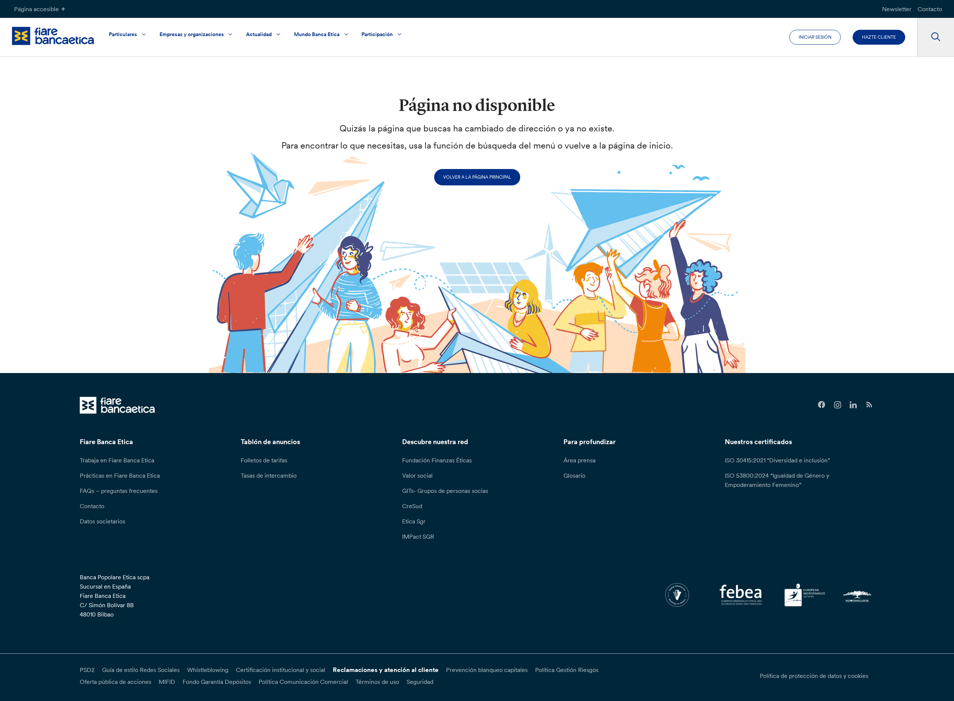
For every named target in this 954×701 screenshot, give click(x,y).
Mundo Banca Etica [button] (316, 34)
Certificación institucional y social (280, 669)
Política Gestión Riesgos (566, 669)
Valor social (417, 475)
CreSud (412, 506)
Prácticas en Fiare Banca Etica (120, 475)
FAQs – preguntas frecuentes (119, 490)
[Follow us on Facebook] (821, 404)
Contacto (929, 9)
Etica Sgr (414, 521)
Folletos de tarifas (264, 460)
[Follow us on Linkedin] (854, 404)
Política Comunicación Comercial (303, 681)
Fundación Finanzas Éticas (437, 460)
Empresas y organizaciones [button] (191, 34)
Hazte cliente (879, 37)
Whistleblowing (207, 669)
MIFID (167, 681)
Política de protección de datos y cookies (814, 675)
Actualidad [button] (259, 34)
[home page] (53, 36)
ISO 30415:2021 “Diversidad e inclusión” (777, 460)
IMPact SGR (418, 536)
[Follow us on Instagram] (838, 404)
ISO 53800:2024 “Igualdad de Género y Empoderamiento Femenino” (777, 480)
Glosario (574, 475)
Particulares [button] (123, 34)
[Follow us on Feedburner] (869, 404)
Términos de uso (377, 681)
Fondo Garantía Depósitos (217, 681)
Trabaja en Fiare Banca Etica (117, 460)
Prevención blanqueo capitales (487, 669)
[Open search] (935, 37)
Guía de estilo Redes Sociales (141, 669)
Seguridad (420, 681)
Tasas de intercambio (269, 475)
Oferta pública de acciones (115, 681)
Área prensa (579, 460)
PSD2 (87, 669)
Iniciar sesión (815, 37)
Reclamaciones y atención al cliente (386, 670)
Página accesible (36, 9)
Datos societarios (102, 521)
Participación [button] (377, 34)
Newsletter (897, 9)
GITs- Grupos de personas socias (445, 490)
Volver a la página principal (477, 177)
